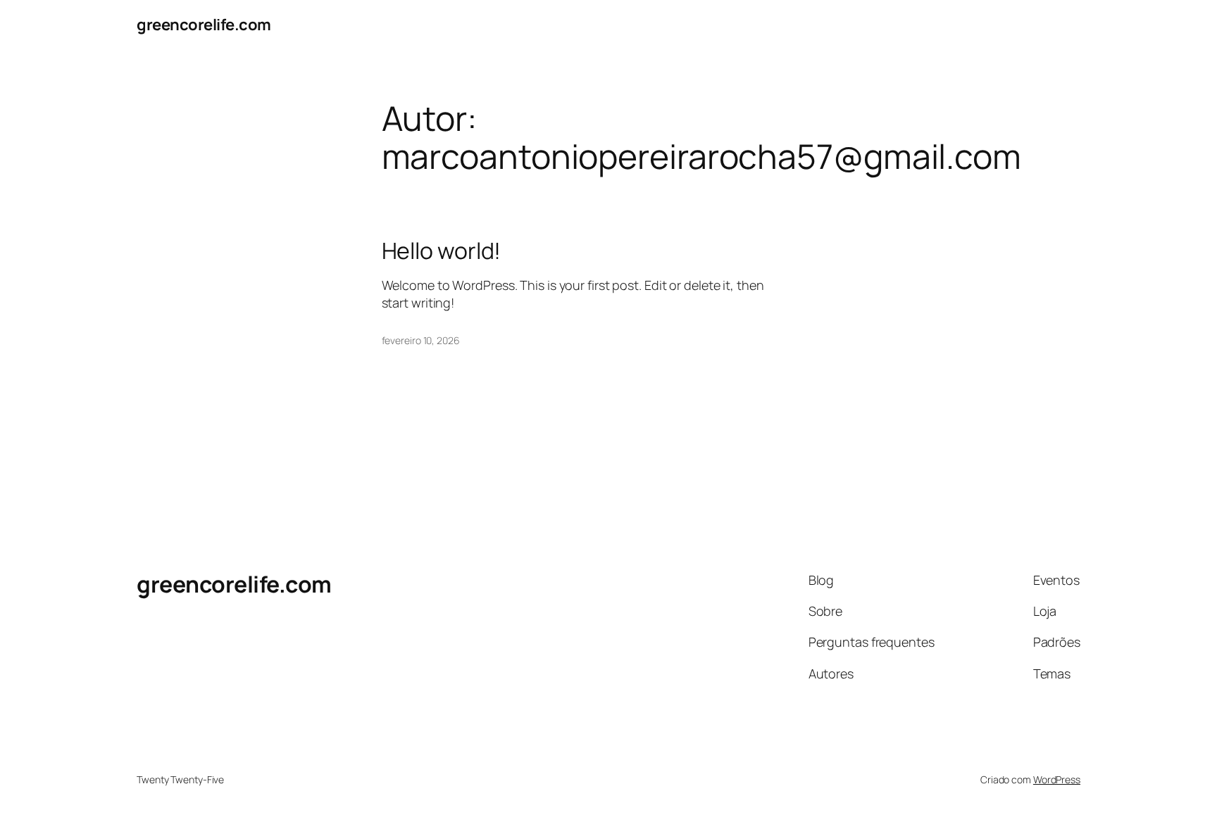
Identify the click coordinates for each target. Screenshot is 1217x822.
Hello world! (441, 250)
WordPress (1056, 779)
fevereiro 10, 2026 (421, 340)
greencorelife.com (204, 24)
